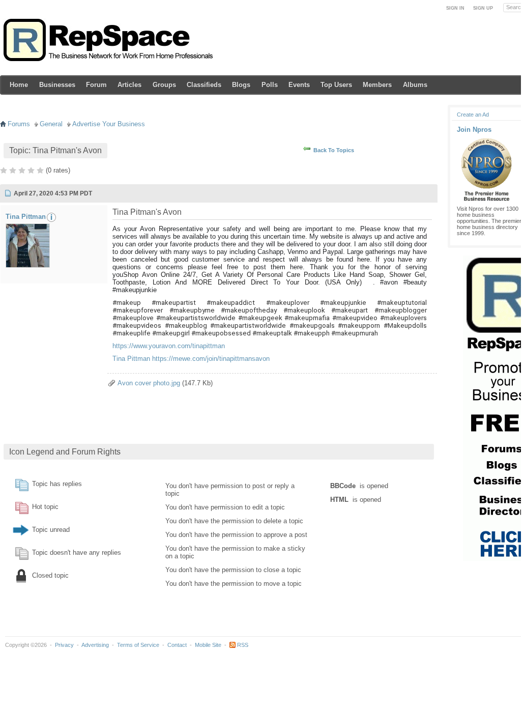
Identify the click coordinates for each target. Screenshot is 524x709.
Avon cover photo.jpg (149, 383)
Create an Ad (473, 114)
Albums (415, 85)
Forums (19, 124)
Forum (96, 85)
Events (299, 85)
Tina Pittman (26, 216)
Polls (269, 85)
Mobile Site (208, 645)
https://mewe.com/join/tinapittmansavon (211, 358)
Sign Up (483, 8)
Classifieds (204, 85)
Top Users (336, 85)
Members (377, 85)
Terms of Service (138, 645)
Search (515, 7)
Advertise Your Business (108, 124)
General (51, 124)
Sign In (455, 8)
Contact (177, 645)
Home (19, 85)
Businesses (57, 85)
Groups (164, 85)
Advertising (95, 645)
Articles (129, 85)
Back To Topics (333, 150)
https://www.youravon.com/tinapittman (168, 346)
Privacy (64, 645)
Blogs (241, 85)
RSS (242, 645)
